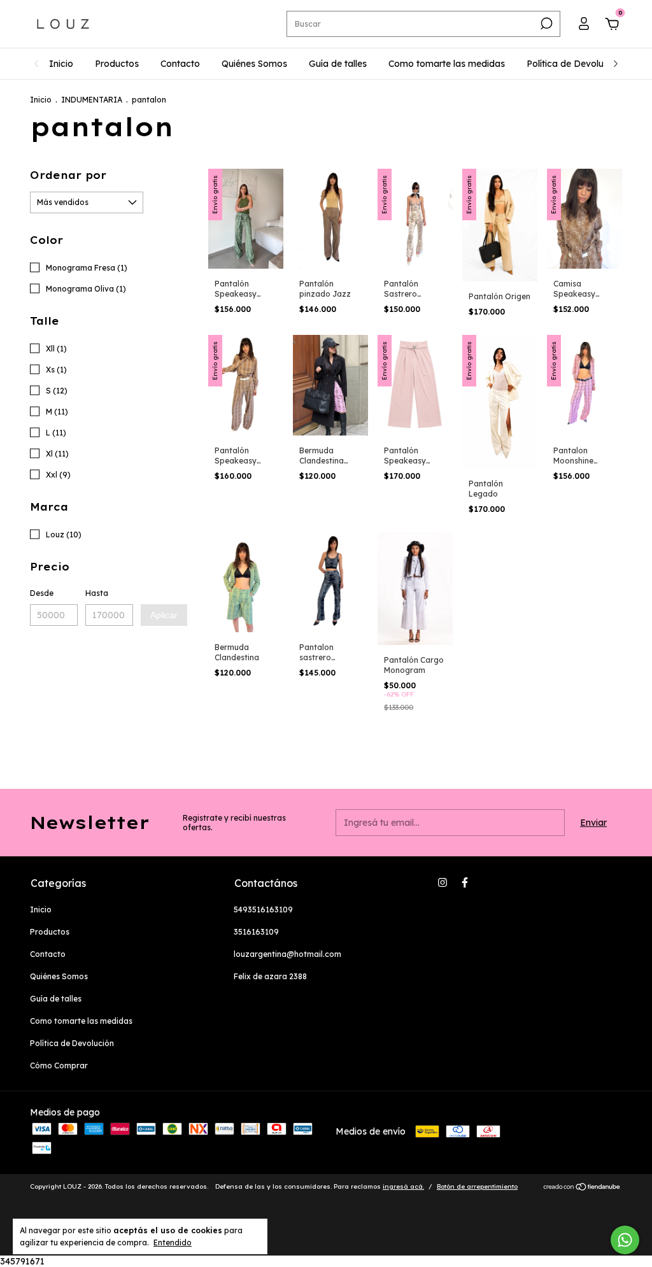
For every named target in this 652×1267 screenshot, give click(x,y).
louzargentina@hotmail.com (287, 954)
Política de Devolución (574, 63)
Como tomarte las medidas (446, 63)
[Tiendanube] (582, 1188)
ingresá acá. (403, 1186)
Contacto (180, 63)
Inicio (61, 63)
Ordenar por (68, 175)
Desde (41, 593)
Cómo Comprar (59, 1065)
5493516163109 (263, 909)
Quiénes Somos (254, 63)
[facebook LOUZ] (465, 882)
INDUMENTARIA (91, 99)
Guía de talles (338, 63)
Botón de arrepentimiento (477, 1186)
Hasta (96, 593)
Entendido (172, 1242)
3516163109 (256, 932)
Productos (117, 63)
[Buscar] (545, 23)
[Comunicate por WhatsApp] (625, 1240)
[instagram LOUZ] (442, 882)
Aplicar (164, 615)
